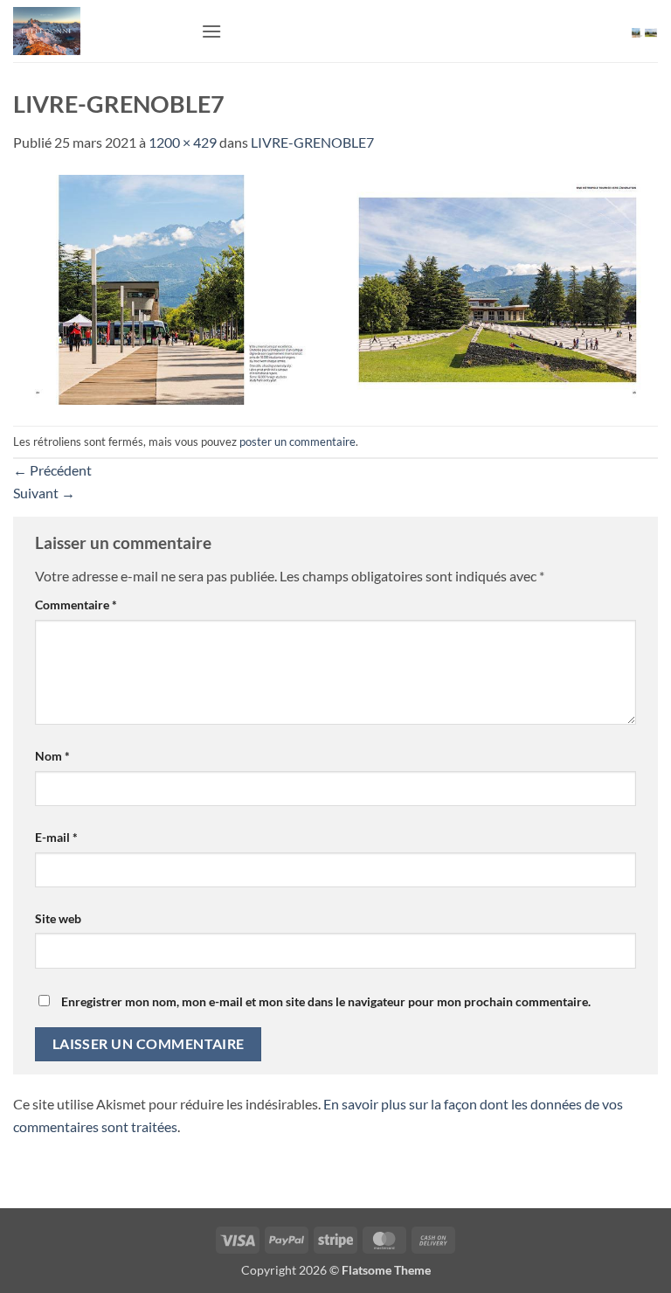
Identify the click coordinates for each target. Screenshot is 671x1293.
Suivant (44, 492)
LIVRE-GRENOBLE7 (312, 142)
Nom (52, 755)
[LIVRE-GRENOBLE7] (335, 288)
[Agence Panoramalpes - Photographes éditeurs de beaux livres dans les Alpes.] (100, 31)
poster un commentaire (297, 441)
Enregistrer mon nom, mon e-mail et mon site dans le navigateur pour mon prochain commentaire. (326, 1001)
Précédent (52, 470)
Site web (58, 918)
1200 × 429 (183, 142)
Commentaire (76, 604)
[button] (211, 31)
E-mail (56, 837)
